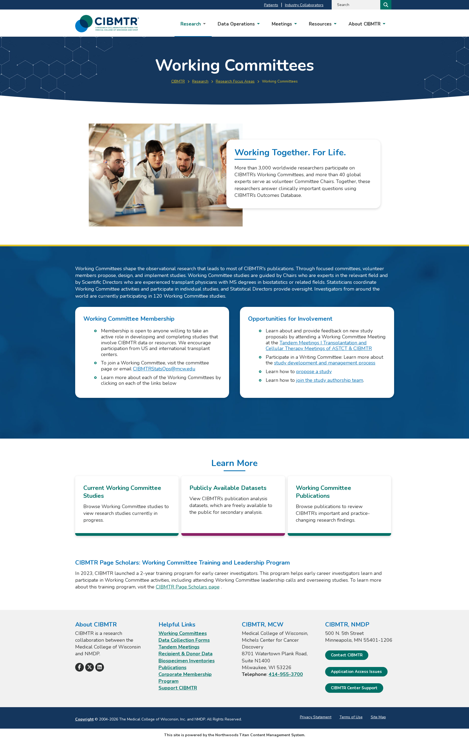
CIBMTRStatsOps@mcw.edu (164, 369)
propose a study (314, 371)
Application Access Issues (356, 671)
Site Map (378, 717)
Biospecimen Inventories (187, 660)
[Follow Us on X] (89, 667)
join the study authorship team (329, 380)
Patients (271, 5)
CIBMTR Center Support (354, 688)
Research (200, 81)
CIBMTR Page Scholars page (188, 587)
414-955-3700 (286, 674)
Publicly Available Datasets (228, 488)
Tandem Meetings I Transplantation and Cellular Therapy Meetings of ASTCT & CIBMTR (319, 345)
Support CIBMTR (178, 688)
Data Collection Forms (184, 640)
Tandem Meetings (179, 647)
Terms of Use (351, 717)
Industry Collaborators (304, 5)
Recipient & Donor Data (186, 653)
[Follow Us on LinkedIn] (99, 667)
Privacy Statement (315, 717)
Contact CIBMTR (347, 655)
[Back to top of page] (457, 733)
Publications (172, 667)
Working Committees (183, 633)
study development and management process (324, 363)
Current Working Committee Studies (122, 492)
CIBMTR (178, 81)
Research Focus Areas (235, 81)
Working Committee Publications (323, 492)
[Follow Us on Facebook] (79, 667)
